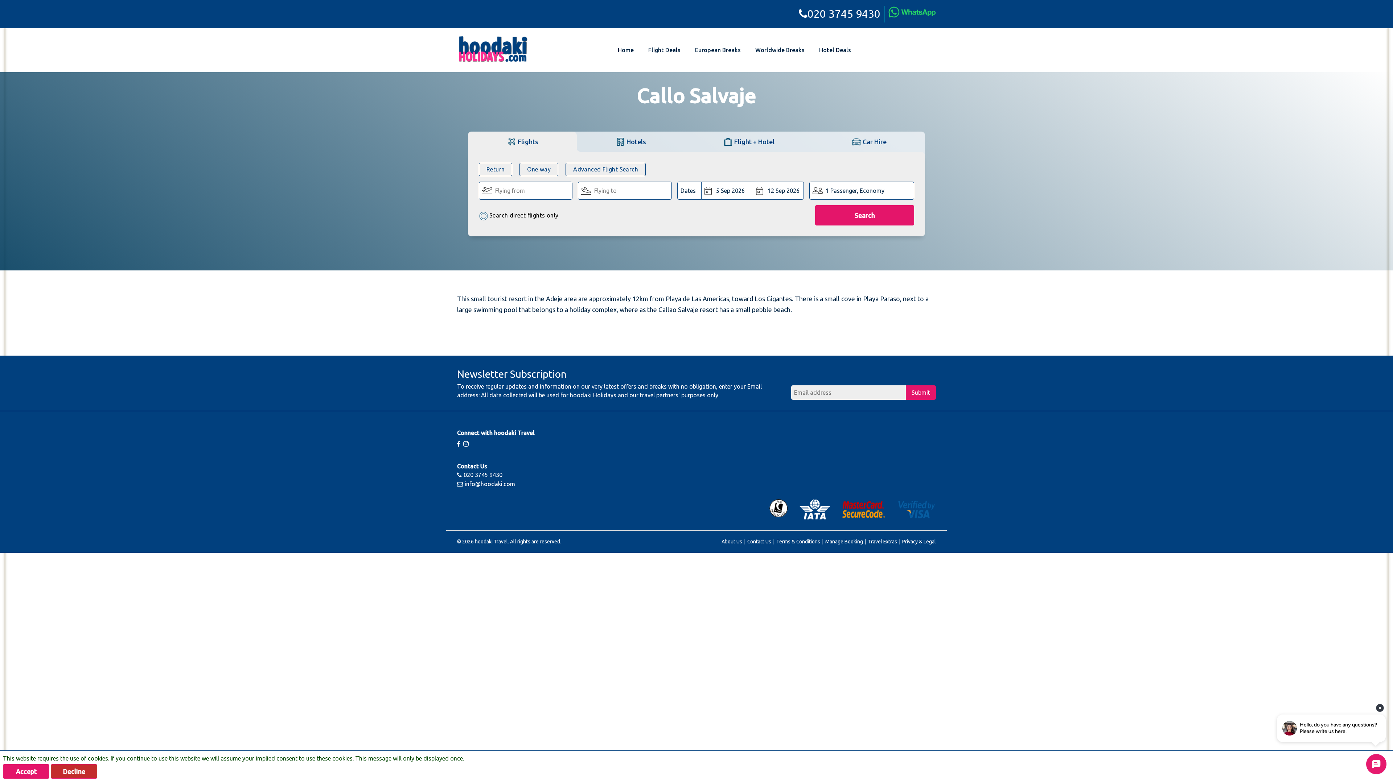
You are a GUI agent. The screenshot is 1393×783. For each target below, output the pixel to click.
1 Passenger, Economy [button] (855, 190)
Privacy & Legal (919, 541)
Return (495, 169)
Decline (74, 771)
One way (539, 169)
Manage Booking (844, 541)
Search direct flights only (523, 215)
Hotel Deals (835, 50)
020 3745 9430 (844, 14)
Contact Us (759, 541)
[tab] (522, 142)
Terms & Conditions (798, 541)
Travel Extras (882, 541)
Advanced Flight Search (605, 169)
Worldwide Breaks (780, 50)
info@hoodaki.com (490, 484)
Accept (26, 771)
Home (626, 50)
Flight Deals (664, 50)
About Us (732, 541)
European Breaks (718, 50)
